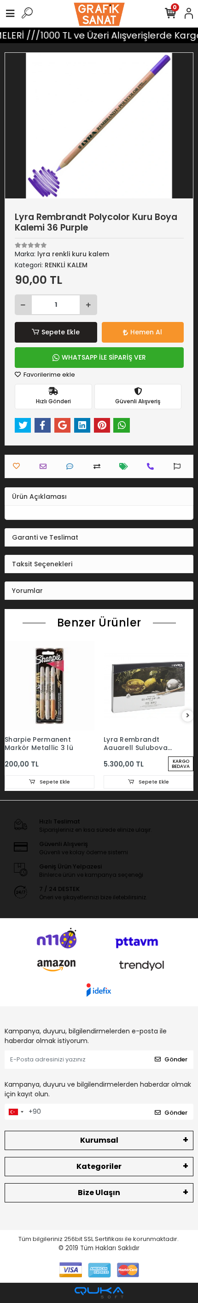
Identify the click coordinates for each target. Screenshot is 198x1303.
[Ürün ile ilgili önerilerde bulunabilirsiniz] (179, 466)
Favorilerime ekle (48, 374)
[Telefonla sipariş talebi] (153, 466)
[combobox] (15, 1112)
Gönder (175, 1059)
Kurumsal (99, 1140)
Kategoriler (99, 1166)
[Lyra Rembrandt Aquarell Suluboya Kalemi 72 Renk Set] (148, 686)
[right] (188, 715)
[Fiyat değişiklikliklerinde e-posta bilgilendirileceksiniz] (126, 466)
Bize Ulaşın (99, 1192)
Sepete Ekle (60, 332)
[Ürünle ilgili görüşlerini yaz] (72, 466)
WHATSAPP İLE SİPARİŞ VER (104, 357)
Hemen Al (146, 332)
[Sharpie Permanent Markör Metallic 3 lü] (49, 686)
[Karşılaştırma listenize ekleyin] (99, 466)
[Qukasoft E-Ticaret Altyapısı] (99, 1292)
